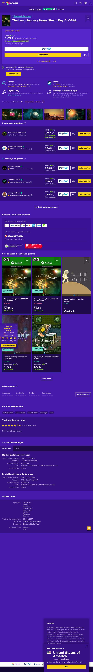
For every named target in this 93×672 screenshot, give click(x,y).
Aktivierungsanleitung (60, 86)
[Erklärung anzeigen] (31, 149)
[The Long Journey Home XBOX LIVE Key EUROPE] (16, 273)
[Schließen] (86, 646)
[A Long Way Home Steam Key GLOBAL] (76, 274)
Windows (26, 528)
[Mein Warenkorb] (85, 3)
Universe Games (14, 180)
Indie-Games (33, 413)
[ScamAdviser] (14, 236)
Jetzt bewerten (83, 394)
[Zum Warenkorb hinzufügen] (85, 55)
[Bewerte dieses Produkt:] (9, 425)
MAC (17, 448)
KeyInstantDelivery (15, 146)
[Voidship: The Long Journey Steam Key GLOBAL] (16, 368)
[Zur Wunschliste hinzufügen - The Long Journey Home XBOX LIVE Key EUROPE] (27, 260)
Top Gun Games (14, 166)
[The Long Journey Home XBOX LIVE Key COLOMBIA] (46, 273)
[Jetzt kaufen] (46, 49)
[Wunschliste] (80, 3)
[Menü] (3, 3)
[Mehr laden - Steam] (49, 83)
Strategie (43, 413)
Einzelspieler (8, 413)
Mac (24, 529)
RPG (51, 413)
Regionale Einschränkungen (17, 86)
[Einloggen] (90, 3)
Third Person (20, 413)
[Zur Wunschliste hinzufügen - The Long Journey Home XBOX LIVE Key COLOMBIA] (57, 260)
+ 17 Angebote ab (46, 61)
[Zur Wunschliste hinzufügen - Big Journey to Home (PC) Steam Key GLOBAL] (57, 318)
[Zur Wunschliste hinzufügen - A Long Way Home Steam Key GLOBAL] (87, 260)
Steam (58, 84)
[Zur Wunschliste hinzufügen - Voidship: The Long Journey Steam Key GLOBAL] (27, 318)
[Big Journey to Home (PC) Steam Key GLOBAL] (46, 331)
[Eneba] (12, 3)
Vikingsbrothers (14, 193)
